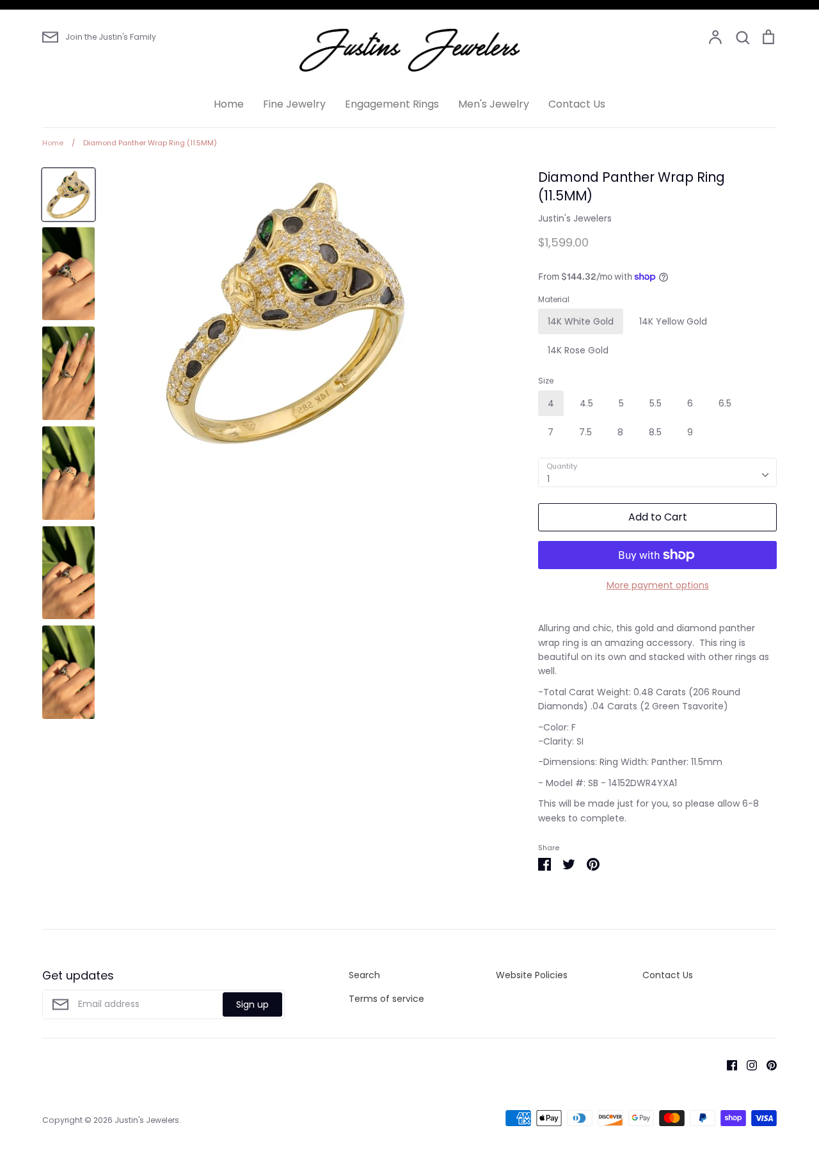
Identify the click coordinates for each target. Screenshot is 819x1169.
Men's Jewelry (493, 104)
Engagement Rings (392, 104)
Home (229, 104)
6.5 (725, 403)
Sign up (252, 1004)
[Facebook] (727, 1064)
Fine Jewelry (294, 104)
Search (364, 975)
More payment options (658, 585)
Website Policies (532, 975)
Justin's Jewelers (575, 218)
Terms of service (386, 998)
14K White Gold (581, 321)
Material (553, 299)
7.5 (585, 432)
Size (545, 381)
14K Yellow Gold (673, 321)
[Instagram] (747, 1064)
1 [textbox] (548, 478)
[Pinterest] (767, 1064)
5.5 (655, 403)
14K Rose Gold (578, 350)
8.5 (655, 432)
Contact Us (576, 104)
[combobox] (657, 472)
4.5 (586, 403)
